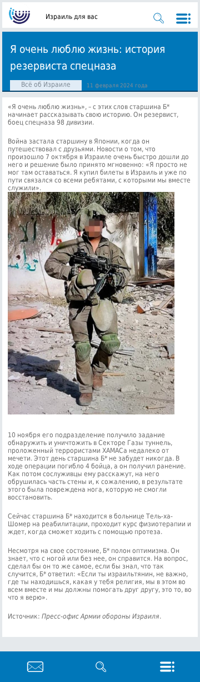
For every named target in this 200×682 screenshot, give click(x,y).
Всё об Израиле (46, 84)
